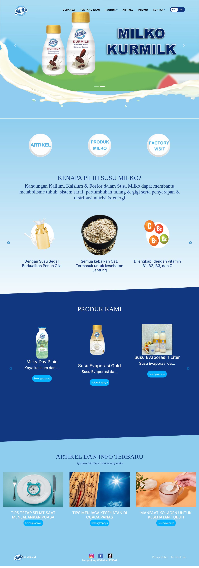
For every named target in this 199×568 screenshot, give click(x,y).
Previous (8, 242)
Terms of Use (178, 557)
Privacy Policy (160, 557)
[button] (111, 10)
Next (190, 242)
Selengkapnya (42, 378)
